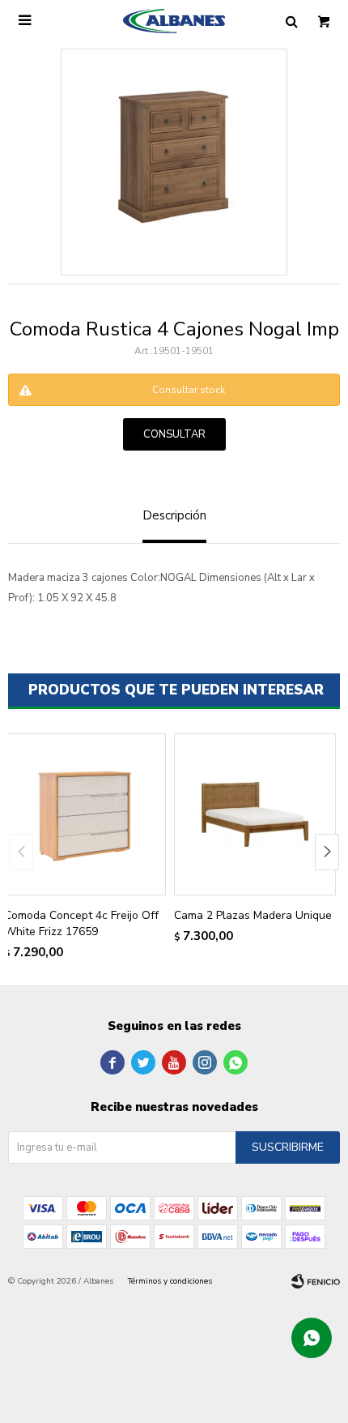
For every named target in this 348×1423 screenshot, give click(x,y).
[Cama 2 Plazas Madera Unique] (255, 814)
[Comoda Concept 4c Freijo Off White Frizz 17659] (85, 814)
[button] (327, 852)
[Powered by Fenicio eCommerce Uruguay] (315, 1281)
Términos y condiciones (170, 1281)
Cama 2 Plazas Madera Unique (253, 915)
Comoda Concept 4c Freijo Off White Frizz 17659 (81, 923)
